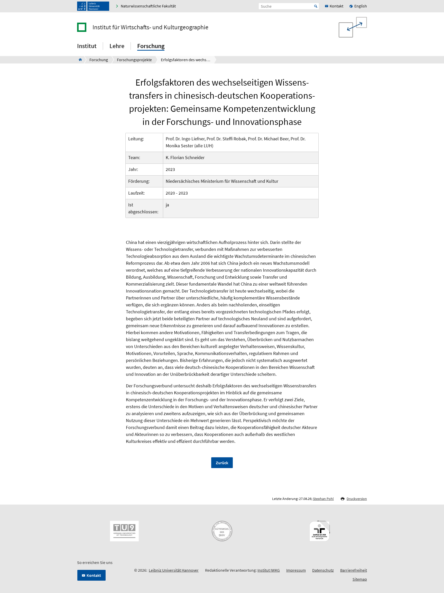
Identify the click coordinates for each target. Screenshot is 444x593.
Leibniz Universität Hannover (174, 570)
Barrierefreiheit (353, 570)
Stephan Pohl (323, 498)
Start (316, 6)
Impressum (296, 570)
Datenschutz (323, 570)
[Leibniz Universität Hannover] (93, 6)
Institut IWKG (268, 570)
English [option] (360, 5)
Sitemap (360, 579)
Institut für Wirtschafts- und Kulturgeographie (150, 27)
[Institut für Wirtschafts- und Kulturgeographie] (79, 59)
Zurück (222, 462)
